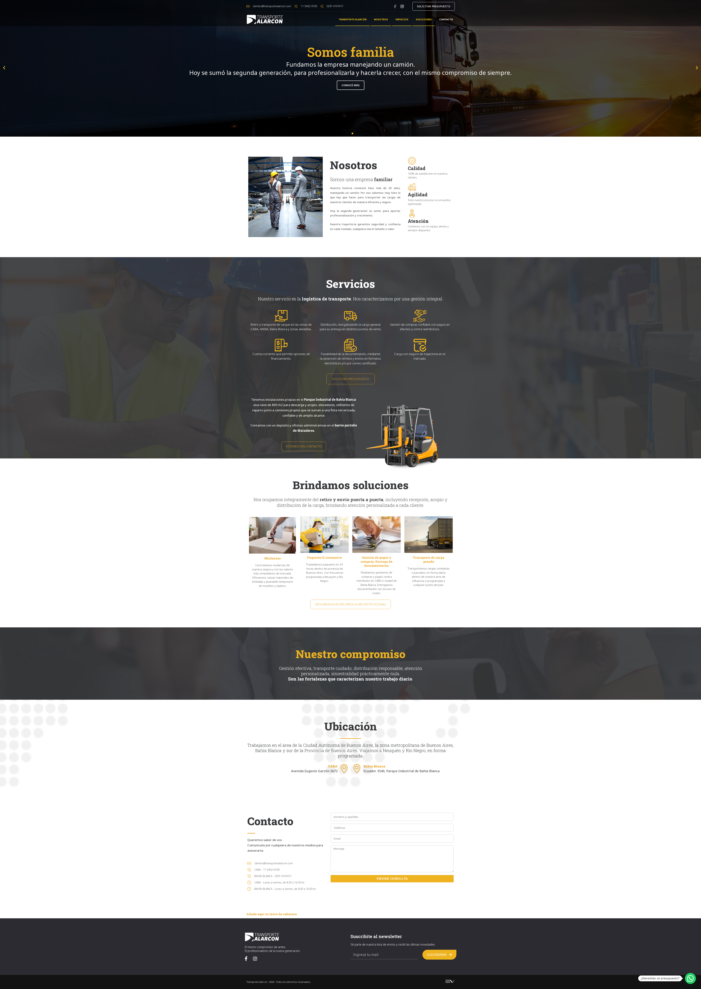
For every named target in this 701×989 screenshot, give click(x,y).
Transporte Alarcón (353, 19)
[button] (4, 67)
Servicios (401, 19)
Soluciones (424, 19)
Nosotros (381, 19)
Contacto (446, 19)
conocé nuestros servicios (350, 85)
